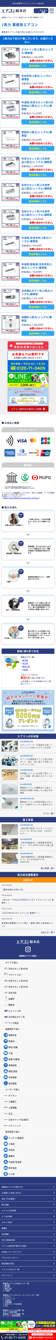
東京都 (8, 661)
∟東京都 (6, 1285)
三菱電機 (12, 1107)
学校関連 (12, 1077)
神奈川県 (9, 665)
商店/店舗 (12, 1047)
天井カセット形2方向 (18, 980)
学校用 (11, 1149)
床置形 (11, 998)
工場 (10, 1053)
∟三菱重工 (7, 1300)
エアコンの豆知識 (9, 1210)
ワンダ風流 (13, 1022)
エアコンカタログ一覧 (10, 1269)
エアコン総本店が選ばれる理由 (14, 1246)
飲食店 (11, 1041)
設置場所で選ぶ (12, 1028)
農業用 (11, 1155)
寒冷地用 (12, 1168)
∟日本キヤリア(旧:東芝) (12, 1304)
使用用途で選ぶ (12, 1131)
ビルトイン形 (14, 1010)
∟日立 (5, 1305)
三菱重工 (12, 1101)
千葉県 (17, 662)
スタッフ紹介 (7, 1222)
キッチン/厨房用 (16, 1137)
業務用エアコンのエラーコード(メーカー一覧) (21, 1295)
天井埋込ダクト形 (16, 1016)
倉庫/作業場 (13, 1059)
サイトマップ (7, 1275)
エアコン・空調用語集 (11, 1315)
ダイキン (12, 1095)
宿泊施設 (12, 1083)
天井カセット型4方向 (18, 968)
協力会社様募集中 (27, 874)
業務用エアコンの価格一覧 (13, 1313)
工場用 (11, 1143)
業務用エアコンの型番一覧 (13, 1310)
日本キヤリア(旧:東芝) (18, 1119)
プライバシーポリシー (10, 1257)
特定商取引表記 (8, 1263)
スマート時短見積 (10, 1312)
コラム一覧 (48, 813)
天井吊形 (12, 992)
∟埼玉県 (6, 1287)
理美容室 (12, 1065)
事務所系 (12, 1035)
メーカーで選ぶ (12, 1089)
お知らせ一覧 (47, 932)
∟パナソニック (9, 1298)
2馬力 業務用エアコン (36, 17)
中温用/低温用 (14, 1162)
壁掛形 (11, 1004)
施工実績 (5, 1204)
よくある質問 (7, 1216)
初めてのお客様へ (9, 1198)
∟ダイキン (7, 1296)
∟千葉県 (6, 1290)
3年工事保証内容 (8, 1240)
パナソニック (14, 1125)
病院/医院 (12, 1071)
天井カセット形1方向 (18, 986)
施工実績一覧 (47, 868)
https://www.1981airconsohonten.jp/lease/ (21, 498)
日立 (10, 1113)
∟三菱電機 (7, 1302)
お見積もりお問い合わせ (11, 1192)
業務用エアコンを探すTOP (12, 1187)
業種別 (4, 1228)
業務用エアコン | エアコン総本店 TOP (14, 17)
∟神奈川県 (7, 1288)
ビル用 (11, 1174)
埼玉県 (8, 659)
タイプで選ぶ (11, 962)
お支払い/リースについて (12, 1251)
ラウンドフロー (15, 974)
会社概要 (5, 1234)
